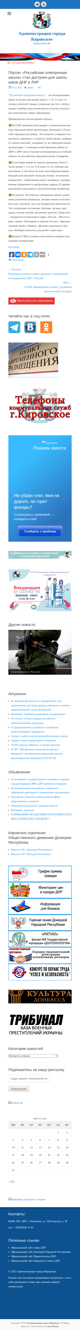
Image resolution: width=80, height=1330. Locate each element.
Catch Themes (52, 1326)
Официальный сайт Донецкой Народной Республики (41, 1252)
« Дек (11, 1181)
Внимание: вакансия (22, 810)
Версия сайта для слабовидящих (34, 300)
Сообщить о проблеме (40, 531)
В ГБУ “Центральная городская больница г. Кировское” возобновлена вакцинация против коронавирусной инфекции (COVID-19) (37, 754)
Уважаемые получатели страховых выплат (34, 805)
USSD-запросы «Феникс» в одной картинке (35, 745)
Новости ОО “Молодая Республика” (31, 854)
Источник (13, 247)
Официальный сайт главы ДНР (28, 1247)
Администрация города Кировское (43, 1323)
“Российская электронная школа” (26, 95)
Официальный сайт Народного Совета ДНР (35, 1260)
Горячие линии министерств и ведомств (33, 740)
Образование (18, 260)
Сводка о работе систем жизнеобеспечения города (39, 736)
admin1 (30, 87)
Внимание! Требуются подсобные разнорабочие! (38, 714)
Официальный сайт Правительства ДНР (33, 1256)
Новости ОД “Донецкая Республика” (31, 849)
